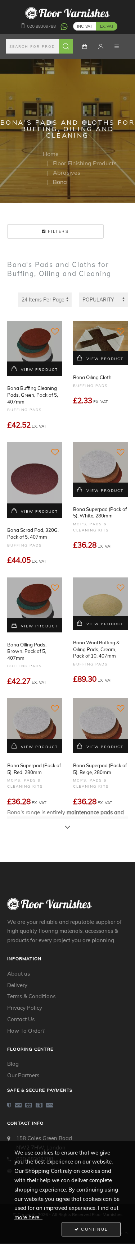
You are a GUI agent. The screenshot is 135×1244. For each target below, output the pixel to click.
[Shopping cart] (85, 46)
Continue (93, 1229)
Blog (13, 1063)
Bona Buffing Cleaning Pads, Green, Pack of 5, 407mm (32, 394)
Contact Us (21, 1019)
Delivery (17, 985)
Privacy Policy (24, 1007)
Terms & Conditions (31, 996)
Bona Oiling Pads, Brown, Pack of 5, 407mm (26, 651)
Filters (57, 231)
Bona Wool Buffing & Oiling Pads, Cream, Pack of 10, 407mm (96, 649)
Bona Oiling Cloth (92, 377)
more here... (28, 1217)
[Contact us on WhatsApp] (64, 26)
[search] (39, 46)
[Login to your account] (101, 46)
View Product (39, 369)
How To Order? (26, 1030)
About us (18, 973)
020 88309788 (41, 26)
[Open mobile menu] (116, 46)
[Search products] (66, 46)
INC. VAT (84, 26)
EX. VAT (106, 26)
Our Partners (23, 1075)
